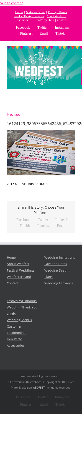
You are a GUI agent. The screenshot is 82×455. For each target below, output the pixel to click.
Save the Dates (55, 264)
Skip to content (11, 3)
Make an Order (35, 12)
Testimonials (23, 20)
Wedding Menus (19, 320)
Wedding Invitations (59, 257)
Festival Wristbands (22, 301)
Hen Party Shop (44, 20)
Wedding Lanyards (58, 283)
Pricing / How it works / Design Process (40, 14)
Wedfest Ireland (19, 277)
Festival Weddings (20, 270)
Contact (62, 20)
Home (19, 12)
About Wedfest (56, 16)
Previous (13, 115)
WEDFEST (39, 387)
